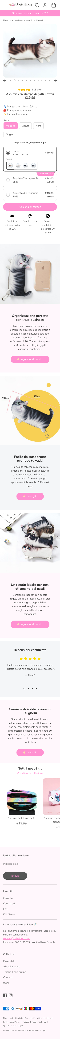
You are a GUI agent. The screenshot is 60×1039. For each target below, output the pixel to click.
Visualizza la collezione (30, 773)
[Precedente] (4, 80)
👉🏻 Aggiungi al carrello (30, 359)
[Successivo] (55, 80)
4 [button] (22, 80)
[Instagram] (10, 995)
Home (5, 20)
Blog (6, 982)
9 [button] (41, 80)
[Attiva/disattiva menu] (4, 5)
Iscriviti (15, 876)
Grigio (9, 134)
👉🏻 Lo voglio (30, 496)
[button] (30, 152)
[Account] (45, 4)
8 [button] (38, 80)
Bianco (25, 126)
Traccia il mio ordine (14, 972)
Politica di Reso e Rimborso (34, 1022)
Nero (38, 126)
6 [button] (30, 80)
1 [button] (10, 80)
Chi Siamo (9, 914)
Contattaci (9, 903)
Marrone (10, 126)
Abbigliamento (11, 966)
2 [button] (15, 80)
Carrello (8, 898)
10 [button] (45, 80)
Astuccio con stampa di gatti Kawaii (27, 20)
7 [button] (34, 80)
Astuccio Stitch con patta (21, 818)
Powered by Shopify (37, 1030)
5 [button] (26, 80)
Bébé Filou (23, 1030)
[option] (30, 13)
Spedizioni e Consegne (13, 1025)
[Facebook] (5, 995)
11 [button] (49, 80)
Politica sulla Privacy (11, 1022)
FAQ (5, 909)
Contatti (7, 977)
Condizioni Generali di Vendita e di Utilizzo (33, 1018)
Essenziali (9, 961)
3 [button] (18, 80)
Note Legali (8, 1018)
